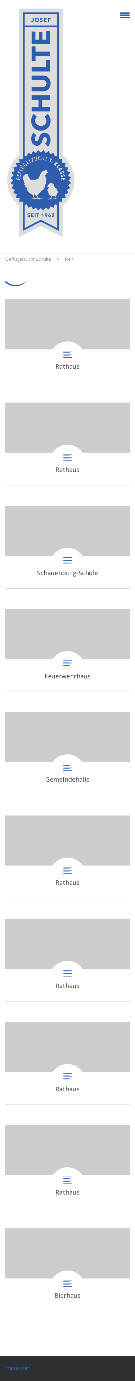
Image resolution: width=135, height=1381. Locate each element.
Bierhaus (67, 1269)
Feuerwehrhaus (67, 650)
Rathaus (67, 340)
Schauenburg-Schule (67, 547)
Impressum (17, 1368)
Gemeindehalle (67, 753)
